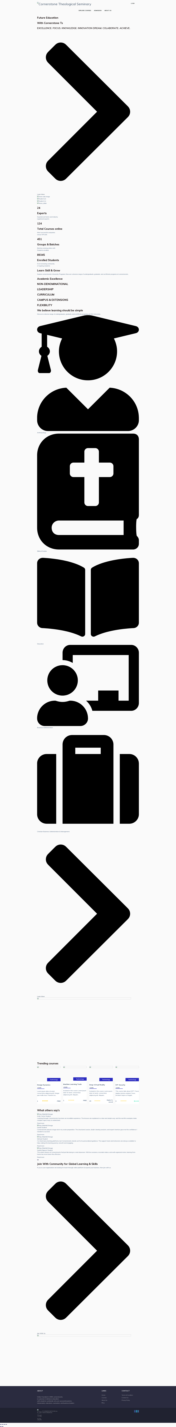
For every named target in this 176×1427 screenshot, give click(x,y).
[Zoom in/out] (0, 1424)
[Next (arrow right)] (2, 1426)
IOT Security (120, 1085)
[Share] (4, 1424)
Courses (104, 1398)
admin (39, 1087)
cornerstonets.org (49, 1411)
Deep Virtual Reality (97, 1085)
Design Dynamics (43, 1085)
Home (103, 1395)
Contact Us (125, 1398)
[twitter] (136, 1411)
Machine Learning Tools (72, 1084)
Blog (103, 1403)
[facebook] (135, 1411)
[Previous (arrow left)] (0, 1426)
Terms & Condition (127, 1395)
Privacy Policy (126, 1400)
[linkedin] (138, 1411)
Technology (54, 1080)
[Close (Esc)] (6, 1424)
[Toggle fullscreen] (2, 1424)
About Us (104, 1400)
